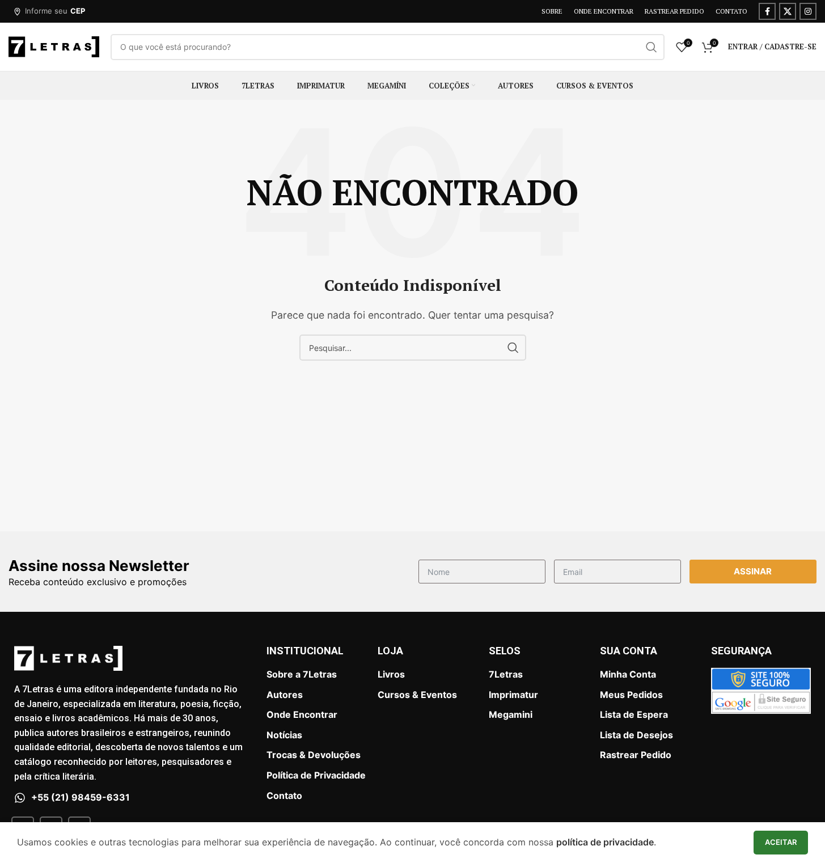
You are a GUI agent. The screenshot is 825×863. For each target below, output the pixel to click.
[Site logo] (54, 46)
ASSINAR (753, 571)
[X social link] (787, 11)
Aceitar (781, 842)
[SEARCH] (651, 47)
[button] (49, 11)
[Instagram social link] (807, 11)
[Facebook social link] (767, 11)
